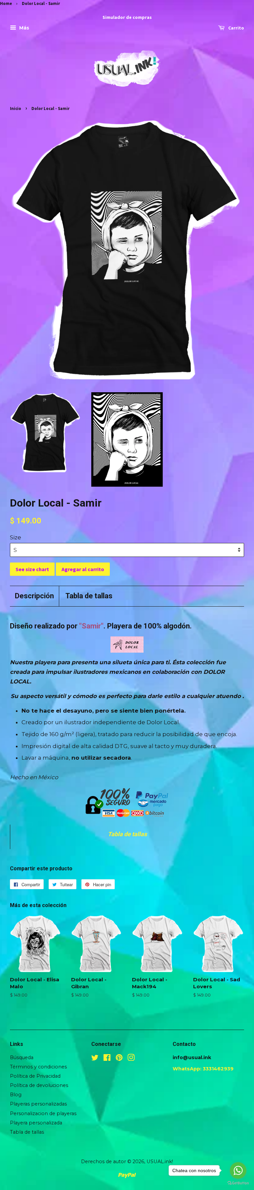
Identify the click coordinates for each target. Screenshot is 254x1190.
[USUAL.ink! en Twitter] (95, 1059)
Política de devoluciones (39, 1085)
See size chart (32, 569)
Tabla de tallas (88, 596)
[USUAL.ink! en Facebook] (107, 1059)
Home (6, 3)
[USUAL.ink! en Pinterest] (119, 1059)
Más (23, 28)
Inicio (15, 108)
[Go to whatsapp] (238, 1170)
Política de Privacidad (35, 1076)
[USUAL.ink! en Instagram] (131, 1059)
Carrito (235, 28)
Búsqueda (21, 1057)
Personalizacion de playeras (43, 1113)
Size (15, 537)
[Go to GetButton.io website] (238, 1183)
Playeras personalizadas (38, 1104)
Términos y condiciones (38, 1067)
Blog (15, 1095)
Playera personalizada (36, 1123)
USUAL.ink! (160, 1161)
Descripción (34, 596)
